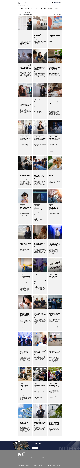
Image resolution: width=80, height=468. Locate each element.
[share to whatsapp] (54, 465)
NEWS (22, 8)
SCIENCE (32, 8)
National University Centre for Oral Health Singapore (35, 460)
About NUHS (35, 465)
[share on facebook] (48, 465)
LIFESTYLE (27, 8)
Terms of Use (40, 465)
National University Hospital (21, 457)
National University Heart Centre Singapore (34, 459)
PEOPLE (37, 8)
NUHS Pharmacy (44, 457)
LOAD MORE (40, 438)
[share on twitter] (52, 465)
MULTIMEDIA (43, 8)
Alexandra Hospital (20, 459)
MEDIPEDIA (50, 8)
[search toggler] (60, 2)
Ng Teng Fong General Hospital (21, 458)
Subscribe (57, 2)
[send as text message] (59, 465)
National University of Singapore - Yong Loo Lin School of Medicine (49, 459)
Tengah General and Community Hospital (23, 460)
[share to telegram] (55, 465)
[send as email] (57, 465)
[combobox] (59, 14)
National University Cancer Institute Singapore (34, 458)
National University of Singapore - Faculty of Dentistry (48, 460)
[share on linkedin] (50, 465)
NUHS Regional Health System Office (46, 458)
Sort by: (55, 14)
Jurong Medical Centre (31, 457)
